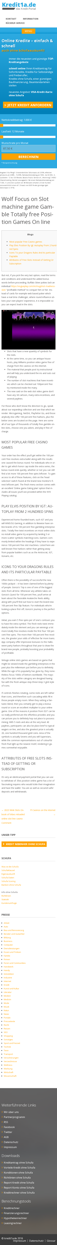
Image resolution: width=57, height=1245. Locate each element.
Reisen (7, 1028)
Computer (8, 944)
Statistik (5, 899)
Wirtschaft (8, 1072)
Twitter (8, 1132)
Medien (7, 995)
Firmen (7, 959)
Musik (6, 1006)
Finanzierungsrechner (16, 1213)
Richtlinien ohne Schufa (17, 1177)
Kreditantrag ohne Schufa (18, 1162)
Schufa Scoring (8, 881)
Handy (7, 970)
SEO (6, 1032)
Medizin (7, 999)
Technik (7, 1046)
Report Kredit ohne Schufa (19, 1182)
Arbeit (6, 923)
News (6, 1014)
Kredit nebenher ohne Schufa (25, 844)
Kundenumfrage (9, 903)
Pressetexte (9, 1021)
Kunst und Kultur (11, 988)
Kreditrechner (12, 1208)
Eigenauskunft (8, 874)
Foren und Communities (15, 963)
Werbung (8, 1068)
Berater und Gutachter (14, 933)
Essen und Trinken (12, 952)
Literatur (8, 992)
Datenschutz (11, 1142)
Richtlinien (6, 895)
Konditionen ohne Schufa (18, 1172)
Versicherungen (11, 1057)
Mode (6, 1003)
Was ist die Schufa (10, 866)
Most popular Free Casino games (25, 241)
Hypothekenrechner (15, 1218)
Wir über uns (11, 1112)
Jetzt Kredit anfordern (29, 105)
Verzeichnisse (10, 1061)
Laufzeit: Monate (13, 131)
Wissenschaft (10, 1076)
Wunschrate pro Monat (15, 143)
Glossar (51, 1240)
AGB (6, 1137)
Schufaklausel (8, 870)
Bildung (7, 937)
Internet (7, 981)
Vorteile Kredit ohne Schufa (19, 1167)
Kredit (6, 984)
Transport (8, 1054)
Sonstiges (8, 1039)
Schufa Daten (8, 877)
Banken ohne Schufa (11, 884)
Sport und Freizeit (12, 1043)
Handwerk (8, 966)
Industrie (8, 977)
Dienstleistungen (11, 948)
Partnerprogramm (14, 1117)
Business (8, 941)
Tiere (6, 1050)
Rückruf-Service (15, 23)
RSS (6, 1122)
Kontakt (11, 18)
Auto (6, 926)
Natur (6, 1010)
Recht (6, 1025)
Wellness (8, 1065)
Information (30, 18)
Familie (7, 955)
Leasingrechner (13, 1223)
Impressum (10, 1147)
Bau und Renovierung (14, 930)
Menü (28, 31)
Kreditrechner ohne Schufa (19, 1192)
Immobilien (9, 974)
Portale (7, 1017)
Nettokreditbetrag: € (17, 120)
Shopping (8, 1035)
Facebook (9, 1127)
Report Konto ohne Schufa (19, 1187)
